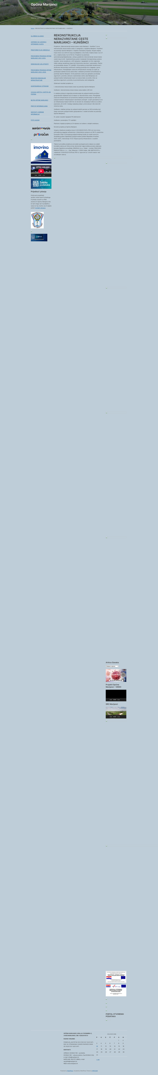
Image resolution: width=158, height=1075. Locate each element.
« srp (97, 1059)
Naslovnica (34, 14)
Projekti (95, 14)
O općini (43, 14)
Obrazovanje (106, 14)
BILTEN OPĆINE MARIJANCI (39, 100)
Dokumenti (50, 18)
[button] (116, 695)
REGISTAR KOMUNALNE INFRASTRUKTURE (38, 79)
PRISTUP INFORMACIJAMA (39, 106)
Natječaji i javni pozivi (38, 18)
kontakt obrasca (40, 208)
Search (125, 22)
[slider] (114, 699)
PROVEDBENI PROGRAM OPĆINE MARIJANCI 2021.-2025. (41, 57)
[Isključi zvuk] (46, 175)
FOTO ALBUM (35, 120)
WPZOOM (95, 1070)
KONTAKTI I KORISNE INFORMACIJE (37, 113)
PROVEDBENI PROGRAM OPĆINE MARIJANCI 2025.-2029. (41, 71)
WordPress (70, 1070)
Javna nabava (85, 14)
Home (32, 28)
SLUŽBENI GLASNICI (37, 36)
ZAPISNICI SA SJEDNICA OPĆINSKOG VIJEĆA (38, 43)
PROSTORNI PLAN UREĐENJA (40, 50)
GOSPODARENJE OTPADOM (39, 86)
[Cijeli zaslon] (49, 175)
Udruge (74, 14)
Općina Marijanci (44, 4)
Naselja (52, 14)
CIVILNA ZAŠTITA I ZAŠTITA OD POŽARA (41, 93)
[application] (41, 171)
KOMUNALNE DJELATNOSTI (40, 64)
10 (97, 1046)
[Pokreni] (33, 175)
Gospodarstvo (63, 14)
